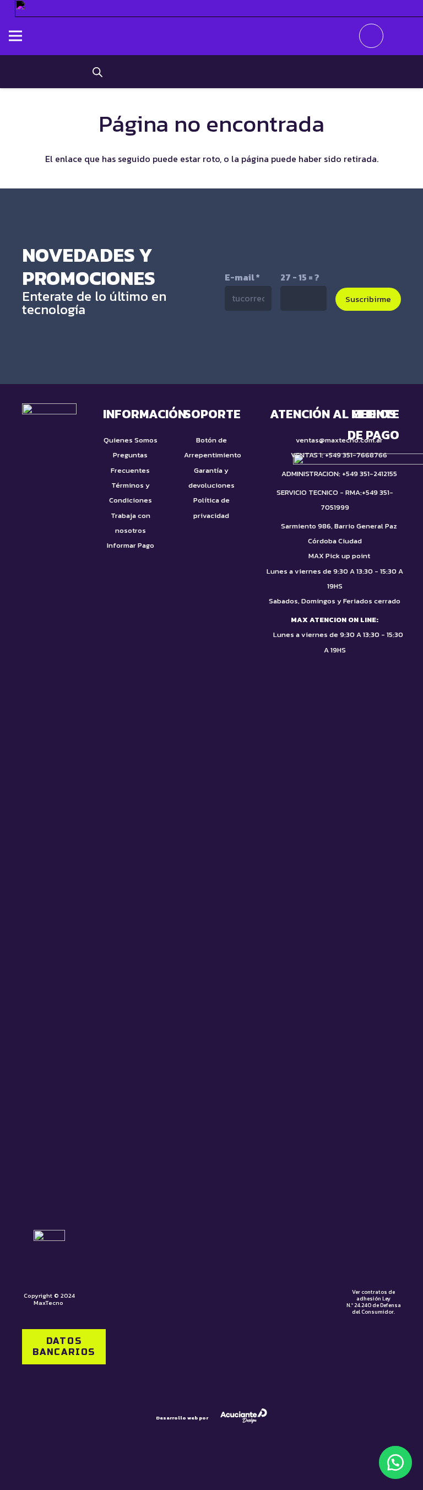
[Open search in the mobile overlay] (97, 72)
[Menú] (15, 36)
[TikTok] (258, 346)
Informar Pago (130, 545)
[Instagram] (305, 347)
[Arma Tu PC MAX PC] (303, 72)
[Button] (398, 36)
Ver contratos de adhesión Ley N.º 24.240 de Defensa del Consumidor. (373, 1302)
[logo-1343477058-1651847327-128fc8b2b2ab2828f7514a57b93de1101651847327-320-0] (211, 36)
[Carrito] (371, 35)
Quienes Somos (131, 440)
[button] (395, 1462)
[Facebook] (351, 346)
